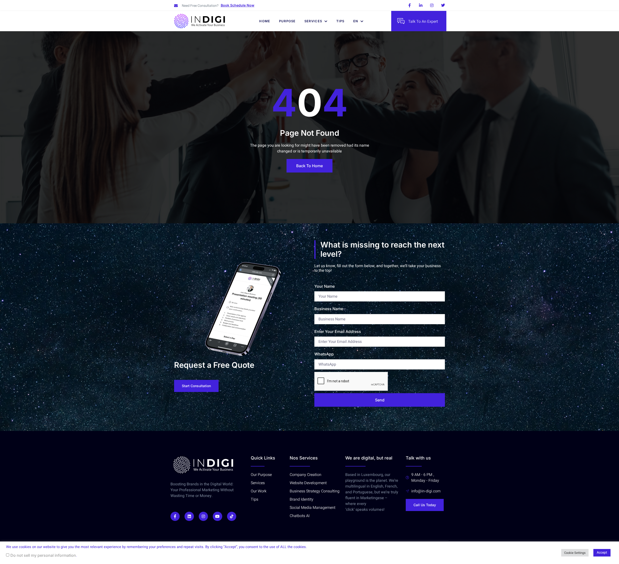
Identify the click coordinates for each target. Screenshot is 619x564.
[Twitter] (443, 5)
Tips (340, 21)
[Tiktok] (231, 516)
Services (313, 21)
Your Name (324, 286)
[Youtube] (217, 516)
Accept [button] (602, 552)
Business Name (328, 308)
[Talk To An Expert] (401, 21)
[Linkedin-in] (421, 5)
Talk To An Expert (423, 21)
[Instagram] (432, 5)
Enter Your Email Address (337, 331)
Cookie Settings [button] (575, 552)
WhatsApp (324, 354)
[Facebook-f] (410, 5)
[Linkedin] (189, 516)
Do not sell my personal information (43, 555)
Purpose (287, 21)
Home (264, 21)
